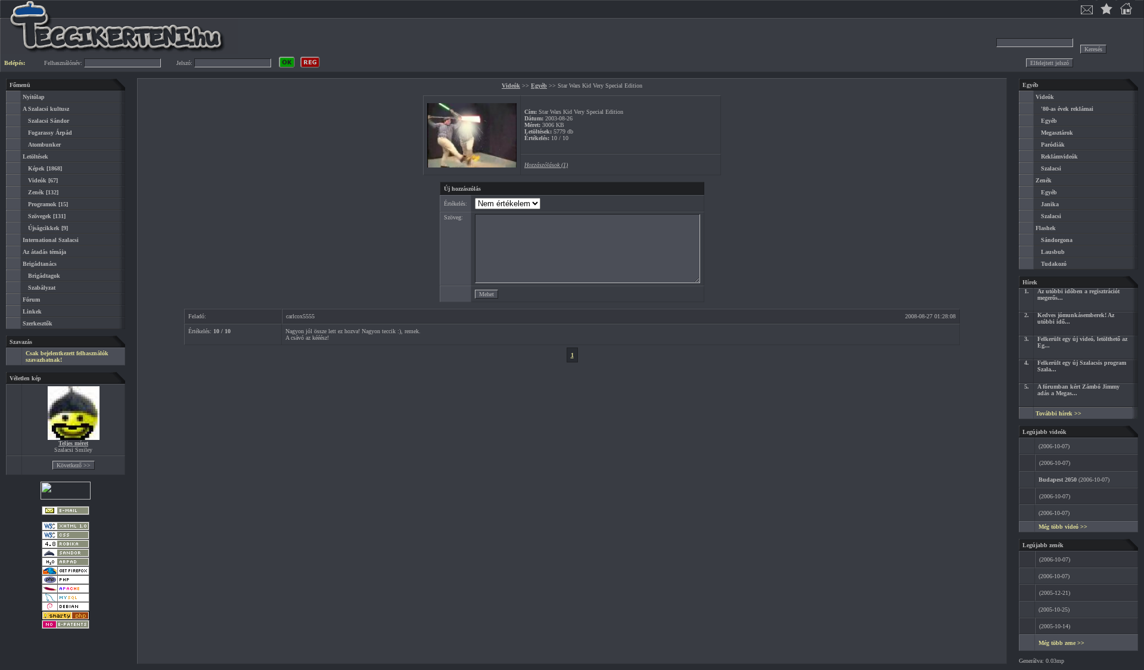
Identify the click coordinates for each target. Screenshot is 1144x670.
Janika (1050, 204)
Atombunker (44, 144)
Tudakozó (1054, 263)
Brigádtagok (44, 275)
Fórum (31, 299)
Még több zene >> (1061, 643)
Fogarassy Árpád (50, 132)
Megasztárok (1057, 132)
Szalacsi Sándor (48, 120)
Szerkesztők (37, 323)
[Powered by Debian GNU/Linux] (65, 609)
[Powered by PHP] (65, 582)
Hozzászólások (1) (546, 165)
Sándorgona (1056, 240)
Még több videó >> (1063, 526)
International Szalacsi (51, 240)
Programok (42, 204)
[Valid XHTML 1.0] (65, 528)
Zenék (36, 192)
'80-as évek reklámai (1067, 109)
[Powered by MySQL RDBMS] (65, 600)
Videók (37, 180)
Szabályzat (41, 287)
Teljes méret (73, 443)
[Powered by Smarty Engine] (65, 618)
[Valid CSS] (65, 537)
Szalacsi (1051, 168)
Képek (36, 168)
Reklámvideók (1059, 156)
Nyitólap (34, 97)
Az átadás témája (44, 252)
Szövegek (39, 216)
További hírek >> (1058, 413)
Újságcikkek (44, 228)
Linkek (32, 311)
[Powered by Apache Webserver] (65, 591)
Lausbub (1053, 252)
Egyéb (539, 85)
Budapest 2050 (1058, 479)
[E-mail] (65, 513)
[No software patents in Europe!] (65, 627)
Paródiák (1053, 144)
